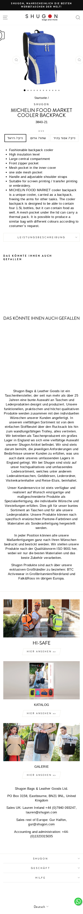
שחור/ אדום (38, 138)
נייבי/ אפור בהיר (64, 138)
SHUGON (41, 104)
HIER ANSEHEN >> (41, 651)
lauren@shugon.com (41, 812)
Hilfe (40, 877)
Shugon (40, 858)
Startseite (40, 97)
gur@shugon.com (41, 824)
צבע (41, 130)
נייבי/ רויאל (15, 138)
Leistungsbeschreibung (41, 237)
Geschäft (40, 867)
